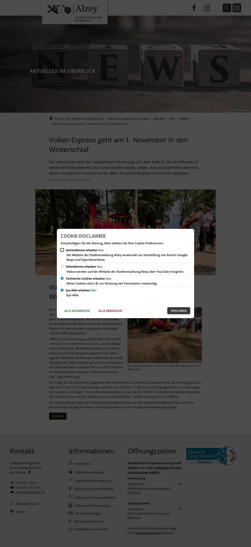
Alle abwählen (110, 311)
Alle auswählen (77, 311)
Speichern (179, 311)
